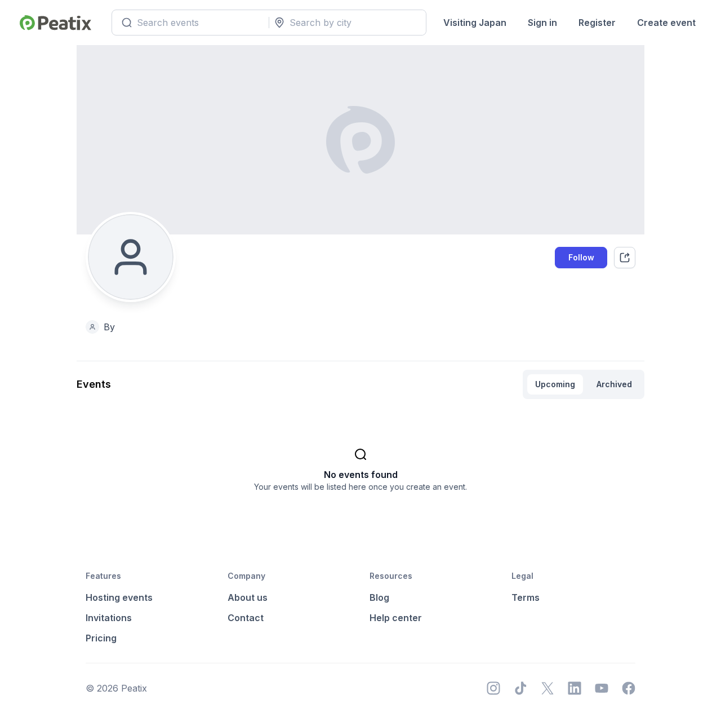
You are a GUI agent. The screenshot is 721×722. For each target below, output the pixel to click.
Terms (525, 597)
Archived (614, 384)
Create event (666, 22)
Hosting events (119, 597)
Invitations (109, 617)
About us (248, 597)
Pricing (101, 638)
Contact (246, 617)
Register (597, 22)
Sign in (542, 22)
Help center (396, 617)
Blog (379, 597)
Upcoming (555, 384)
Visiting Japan (474, 22)
